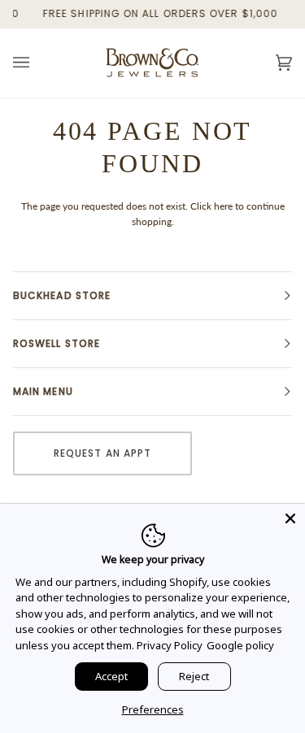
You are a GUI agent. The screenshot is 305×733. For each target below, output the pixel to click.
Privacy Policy (170, 645)
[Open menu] (37, 63)
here (223, 206)
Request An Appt (102, 453)
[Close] (290, 518)
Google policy (240, 645)
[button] (152, 295)
